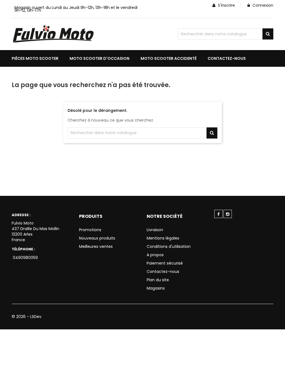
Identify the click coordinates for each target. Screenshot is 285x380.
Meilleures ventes (96, 246)
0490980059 (25, 257)
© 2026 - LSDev (26, 316)
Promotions (90, 230)
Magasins (156, 288)
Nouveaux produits (97, 238)
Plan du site (158, 280)
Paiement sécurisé (165, 263)
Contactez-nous (163, 271)
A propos (155, 255)
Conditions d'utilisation (169, 246)
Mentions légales (163, 238)
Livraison (155, 230)
